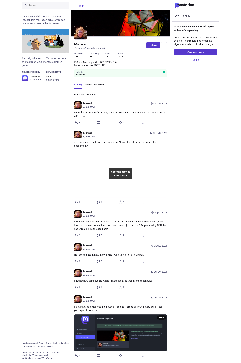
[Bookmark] (143, 123)
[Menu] (164, 45)
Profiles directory (61, 343)
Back (81, 5)
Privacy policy (29, 346)
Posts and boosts (84, 94)
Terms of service (45, 346)
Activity (78, 84)
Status (49, 343)
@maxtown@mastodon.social (88, 48)
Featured (99, 84)
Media (88, 84)
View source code (40, 355)
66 (91, 56)
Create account (195, 52)
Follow (153, 45)
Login (196, 59)
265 (76, 56)
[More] (165, 123)
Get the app (44, 352)
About (41, 343)
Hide (161, 317)
